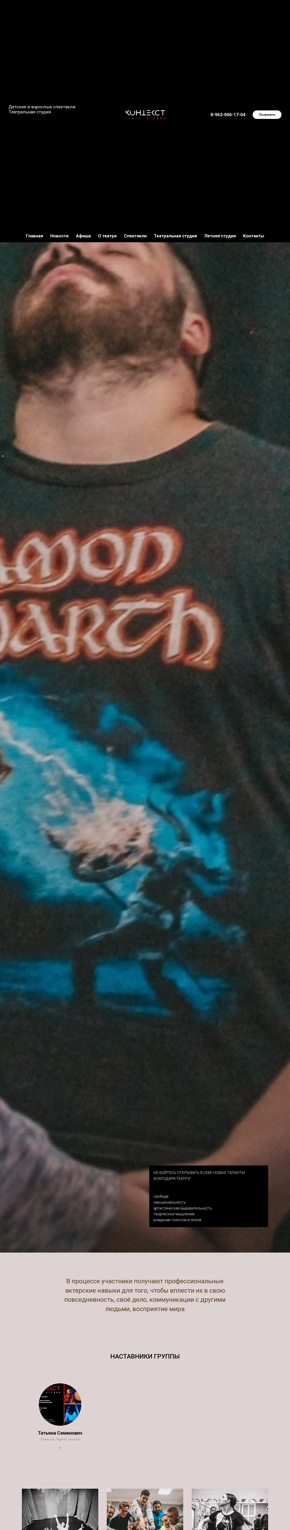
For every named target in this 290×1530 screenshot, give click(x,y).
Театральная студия (175, 235)
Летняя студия (220, 235)
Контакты (253, 235)
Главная (34, 235)
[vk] (11, 124)
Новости (59, 235)
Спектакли (135, 235)
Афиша (83, 235)
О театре (107, 235)
